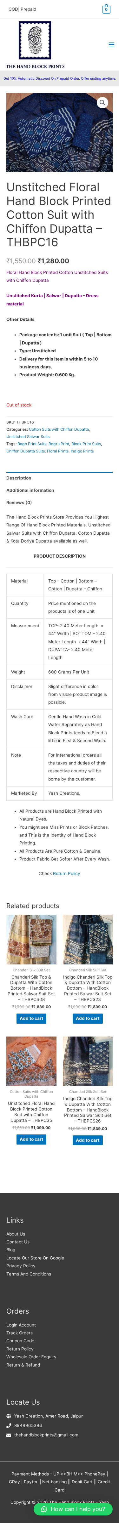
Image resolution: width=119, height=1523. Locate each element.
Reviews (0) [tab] (19, 502)
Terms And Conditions (28, 1273)
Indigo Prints (82, 451)
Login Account (21, 1324)
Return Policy (66, 873)
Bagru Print (59, 443)
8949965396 (28, 1425)
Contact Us (18, 1241)
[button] (102, 102)
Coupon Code (20, 1340)
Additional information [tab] (30, 490)
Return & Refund (23, 1364)
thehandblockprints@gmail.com (46, 1434)
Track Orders (19, 1332)
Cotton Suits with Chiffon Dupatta (59, 429)
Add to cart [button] (31, 1018)
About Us (15, 1233)
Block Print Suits (86, 443)
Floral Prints (58, 451)
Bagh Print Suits (31, 443)
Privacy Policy (21, 1265)
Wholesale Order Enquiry (31, 1356)
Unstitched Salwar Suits (28, 436)
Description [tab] (18, 477)
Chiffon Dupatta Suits (25, 451)
